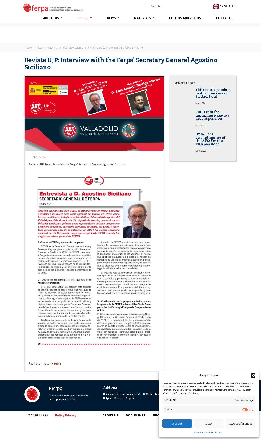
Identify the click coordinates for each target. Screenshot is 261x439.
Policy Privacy (200, 432)
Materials (142, 18)
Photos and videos (185, 18)
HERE (57, 363)
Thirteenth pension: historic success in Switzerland (212, 93)
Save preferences (240, 423)
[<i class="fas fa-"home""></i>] (27, 18)
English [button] (226, 6)
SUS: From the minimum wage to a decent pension (212, 115)
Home (28, 47)
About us (51, 18)
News (111, 18)
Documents (135, 415)
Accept (177, 423)
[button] (253, 375)
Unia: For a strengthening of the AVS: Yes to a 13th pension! (210, 139)
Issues (83, 18)
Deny (208, 423)
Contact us (226, 18)
